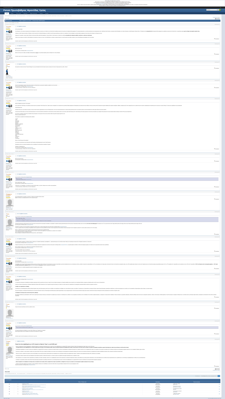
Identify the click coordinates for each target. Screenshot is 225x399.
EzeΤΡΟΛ (9, 26)
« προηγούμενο (215, 17)
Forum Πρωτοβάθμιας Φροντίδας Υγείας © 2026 (214, 398)
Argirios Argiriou (54, 15)
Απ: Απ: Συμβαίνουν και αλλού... (22, 213)
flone (8, 214)
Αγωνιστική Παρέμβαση (29, 384)
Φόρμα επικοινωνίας (33, 13)
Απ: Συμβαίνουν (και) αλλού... (22, 258)
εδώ (124, 5)
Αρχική (7, 13)
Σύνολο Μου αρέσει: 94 (9, 355)
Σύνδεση (41, 13)
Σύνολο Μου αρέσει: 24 (9, 318)
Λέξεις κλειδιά (18, 13)
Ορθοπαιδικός (28, 389)
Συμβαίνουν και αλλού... (21, 341)
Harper (8, 64)
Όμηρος (8, 341)
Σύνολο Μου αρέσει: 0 (9, 76)
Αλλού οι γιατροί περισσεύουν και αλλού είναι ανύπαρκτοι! (31, 386)
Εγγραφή (46, 13)
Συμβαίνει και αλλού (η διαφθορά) (27, 388)
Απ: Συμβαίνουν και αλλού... (21, 26)
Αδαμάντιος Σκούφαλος (9, 195)
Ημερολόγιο (25, 13)
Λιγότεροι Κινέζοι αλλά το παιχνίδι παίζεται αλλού (30, 393)
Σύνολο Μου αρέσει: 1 (9, 227)
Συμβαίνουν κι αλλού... (25, 383)
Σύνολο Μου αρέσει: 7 (9, 34)
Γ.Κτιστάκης (58, 15)
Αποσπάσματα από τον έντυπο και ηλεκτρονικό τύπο (39, 384)
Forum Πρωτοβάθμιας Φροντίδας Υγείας (24, 10)
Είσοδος (32, 50)
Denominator (62, 15)
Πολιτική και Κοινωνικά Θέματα (34, 394)
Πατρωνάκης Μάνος (49, 15)
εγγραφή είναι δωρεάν (100, 3)
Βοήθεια (12, 13)
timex (8, 304)
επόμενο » (218, 17)
